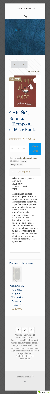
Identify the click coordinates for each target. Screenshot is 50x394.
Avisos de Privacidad (24, 335)
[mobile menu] (41, 9)
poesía (23, 161)
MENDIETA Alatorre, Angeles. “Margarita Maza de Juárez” (17, 295)
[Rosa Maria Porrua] (25, 9)
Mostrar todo (33, 71)
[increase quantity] (24, 149)
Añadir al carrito (34, 148)
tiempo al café (16, 164)
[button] (36, 80)
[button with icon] (18, 330)
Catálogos (24, 158)
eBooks (33, 158)
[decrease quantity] (12, 149)
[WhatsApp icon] (25, 380)
